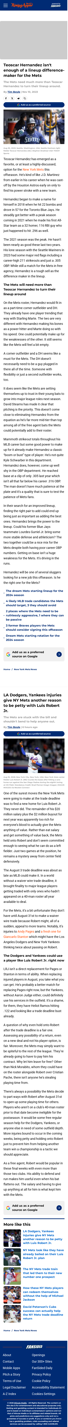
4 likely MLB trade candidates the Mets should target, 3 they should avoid (34, 603)
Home (6, 669)
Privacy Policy (41, 1374)
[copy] (24, 98)
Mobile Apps (11, 1368)
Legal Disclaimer (14, 1387)
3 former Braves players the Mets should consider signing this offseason (34, 627)
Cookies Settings (43, 1394)
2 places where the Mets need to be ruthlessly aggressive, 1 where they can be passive (35, 615)
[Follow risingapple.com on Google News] (59, 654)
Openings (38, 1355)
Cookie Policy (41, 1381)
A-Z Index (9, 1394)
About (7, 1355)
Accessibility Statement (48, 1387)
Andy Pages (26, 931)
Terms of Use (12, 1381)
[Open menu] (5, 5)
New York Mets (33, 169)
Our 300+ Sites (42, 1361)
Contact (8, 1361)
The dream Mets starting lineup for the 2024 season (34, 593)
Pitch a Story (11, 1374)
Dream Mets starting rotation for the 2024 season (33, 638)
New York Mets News (25, 669)
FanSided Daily (42, 1368)
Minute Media (20, 1403)
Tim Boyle (13, 91)
